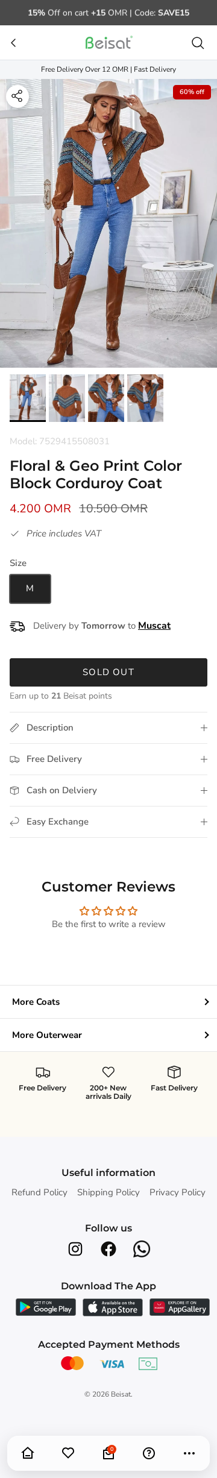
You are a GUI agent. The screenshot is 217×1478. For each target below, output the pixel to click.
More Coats (36, 1002)
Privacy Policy (177, 1192)
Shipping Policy (108, 1192)
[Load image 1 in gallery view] (108, 223)
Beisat (121, 1394)
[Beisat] (108, 42)
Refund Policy (39, 1192)
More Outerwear (47, 1035)
